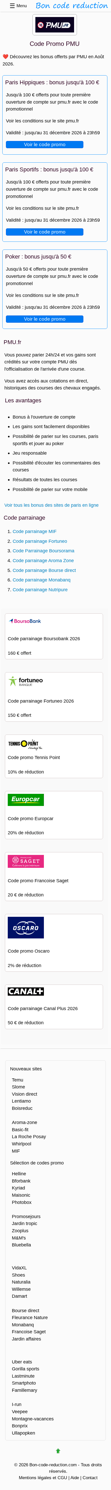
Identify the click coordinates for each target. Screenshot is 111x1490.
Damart (19, 1296)
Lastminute (23, 1376)
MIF (16, 1151)
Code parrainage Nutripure (40, 589)
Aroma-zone (24, 1122)
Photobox (21, 1202)
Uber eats (22, 1361)
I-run (16, 1404)
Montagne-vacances (33, 1418)
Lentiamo (21, 1101)
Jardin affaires (26, 1339)
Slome (18, 1086)
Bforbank (21, 1181)
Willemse (21, 1289)
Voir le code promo (45, 144)
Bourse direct (25, 1310)
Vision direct (24, 1094)
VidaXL (19, 1267)
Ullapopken (23, 1433)
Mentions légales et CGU (43, 1477)
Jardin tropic (24, 1223)
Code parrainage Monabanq (41, 579)
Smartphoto (24, 1383)
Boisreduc (22, 1108)
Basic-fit (20, 1129)
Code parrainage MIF (35, 531)
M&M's (19, 1238)
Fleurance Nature (30, 1317)
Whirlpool (21, 1143)
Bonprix (20, 1425)
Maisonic (21, 1195)
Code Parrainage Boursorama (43, 550)
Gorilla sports (25, 1368)
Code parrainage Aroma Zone (43, 560)
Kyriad (18, 1188)
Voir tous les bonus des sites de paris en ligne (51, 505)
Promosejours (26, 1216)
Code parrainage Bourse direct (44, 570)
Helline (19, 1173)
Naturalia (21, 1282)
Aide (74, 1477)
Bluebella (21, 1244)
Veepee (20, 1411)
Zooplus (20, 1230)
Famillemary (24, 1390)
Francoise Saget (29, 1331)
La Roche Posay (29, 1136)
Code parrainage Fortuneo (40, 541)
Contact (90, 1477)
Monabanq (23, 1324)
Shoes (18, 1275)
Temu (17, 1080)
